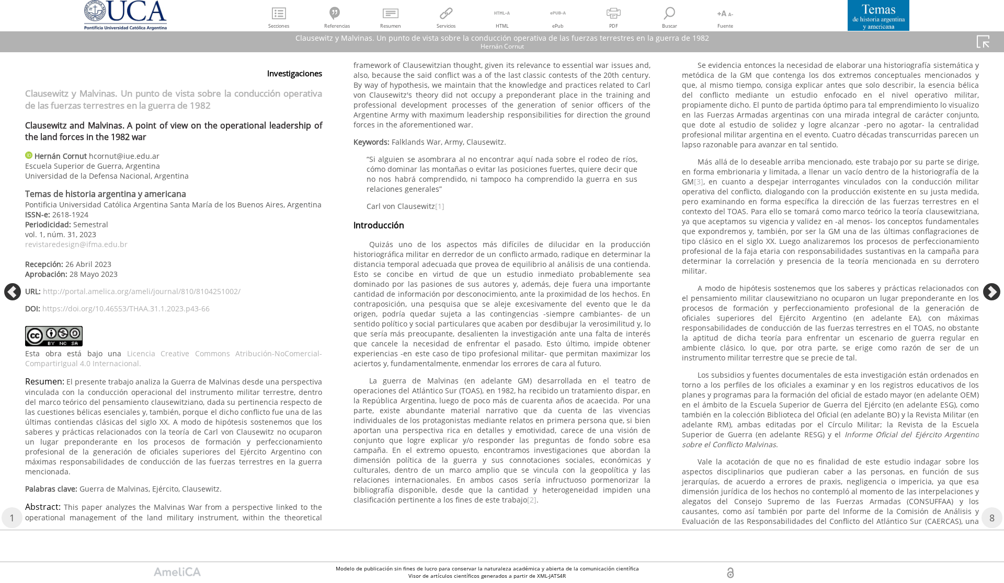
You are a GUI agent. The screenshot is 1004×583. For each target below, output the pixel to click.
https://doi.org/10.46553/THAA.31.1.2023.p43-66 (126, 308)
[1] (439, 206)
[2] (532, 500)
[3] (698, 181)
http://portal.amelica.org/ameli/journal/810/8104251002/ (142, 291)
